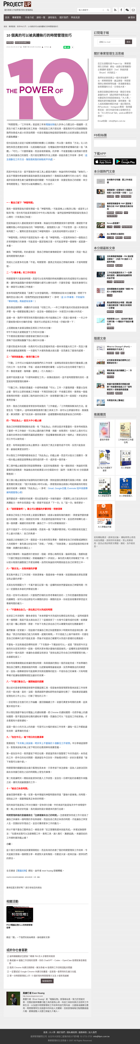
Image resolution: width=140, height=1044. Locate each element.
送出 (128, 42)
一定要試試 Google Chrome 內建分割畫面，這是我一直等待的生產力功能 (43, 971)
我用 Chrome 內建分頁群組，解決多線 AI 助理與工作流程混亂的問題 (41, 967)
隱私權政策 (72, 1032)
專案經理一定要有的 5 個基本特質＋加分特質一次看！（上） (120, 191)
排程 (117, 353)
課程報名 (52, 17)
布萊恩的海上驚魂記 (115, 400)
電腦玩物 (50, 124)
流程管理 (110, 353)
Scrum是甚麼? (113, 223)
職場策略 (110, 213)
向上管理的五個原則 (115, 234)
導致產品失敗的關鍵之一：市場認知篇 (119, 371)
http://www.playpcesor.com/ (33, 996)
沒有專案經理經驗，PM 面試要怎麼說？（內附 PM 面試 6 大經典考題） (120, 259)
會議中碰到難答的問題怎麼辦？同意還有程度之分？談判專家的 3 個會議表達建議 (119, 387)
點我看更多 (47, 981)
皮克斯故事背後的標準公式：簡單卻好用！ (119, 361)
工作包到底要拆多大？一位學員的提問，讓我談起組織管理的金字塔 (119, 275)
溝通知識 (110, 393)
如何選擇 (110, 196)
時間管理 (10, 43)
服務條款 (83, 1032)
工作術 (109, 227)
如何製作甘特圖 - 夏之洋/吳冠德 (119, 181)
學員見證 (75, 17)
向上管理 (110, 238)
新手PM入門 (21, 27)
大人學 (52, 1032)
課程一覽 (41, 17)
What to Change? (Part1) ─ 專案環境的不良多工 (119, 347)
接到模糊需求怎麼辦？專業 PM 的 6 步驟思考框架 (32, 956)
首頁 (7, 17)
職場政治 (119, 238)
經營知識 (110, 377)
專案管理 (16, 17)
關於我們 (63, 17)
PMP (117, 196)
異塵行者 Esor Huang (32, 47)
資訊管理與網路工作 (22, 43)
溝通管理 (127, 238)
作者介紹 (29, 17)
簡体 (132, 17)
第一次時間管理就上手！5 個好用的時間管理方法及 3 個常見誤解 (39, 976)
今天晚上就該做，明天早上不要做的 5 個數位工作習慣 (43, 743)
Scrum (117, 227)
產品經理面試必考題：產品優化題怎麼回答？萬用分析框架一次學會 (119, 305)
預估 (122, 353)
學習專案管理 (126, 196)
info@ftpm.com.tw (101, 1036)
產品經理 (119, 265)
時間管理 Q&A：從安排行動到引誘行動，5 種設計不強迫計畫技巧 (120, 321)
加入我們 (92, 1032)
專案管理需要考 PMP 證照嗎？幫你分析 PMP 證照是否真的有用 (120, 206)
